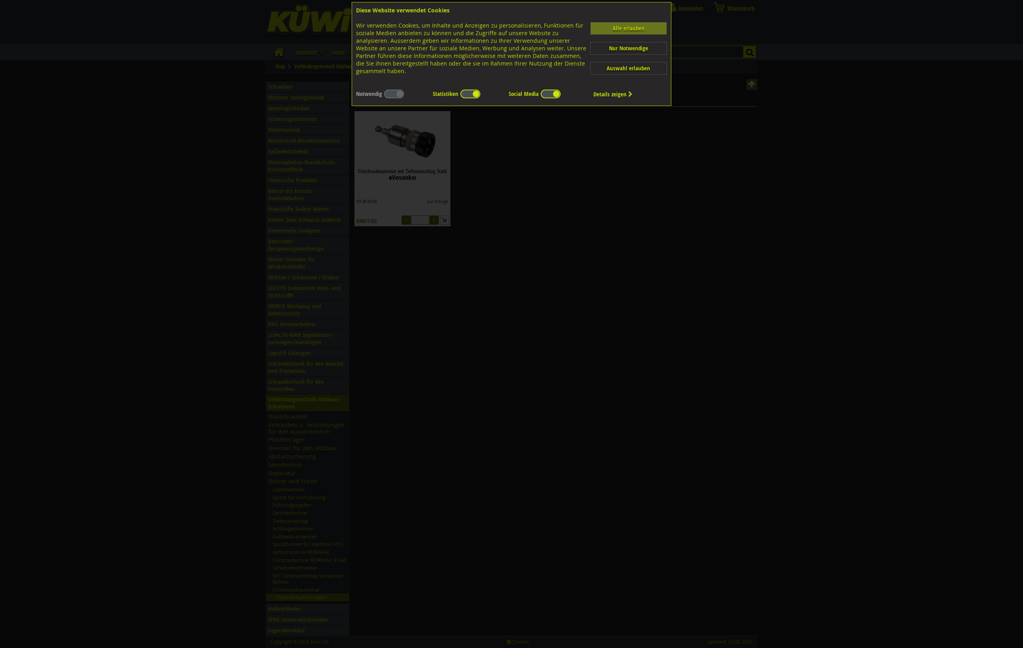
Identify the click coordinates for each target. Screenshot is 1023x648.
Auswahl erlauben (628, 68)
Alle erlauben (629, 28)
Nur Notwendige (628, 48)
